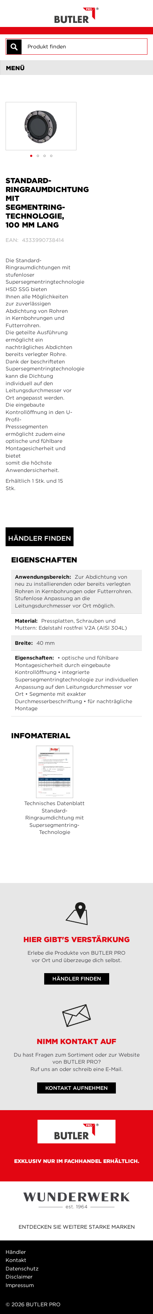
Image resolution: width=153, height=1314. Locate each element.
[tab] (76, 67)
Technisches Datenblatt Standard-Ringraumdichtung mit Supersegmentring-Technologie (54, 817)
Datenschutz (22, 1268)
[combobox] (84, 46)
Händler (16, 1252)
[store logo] (76, 13)
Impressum (20, 1285)
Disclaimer (19, 1276)
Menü (15, 68)
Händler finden (39, 538)
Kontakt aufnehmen (76, 1088)
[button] (31, 155)
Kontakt (16, 1260)
